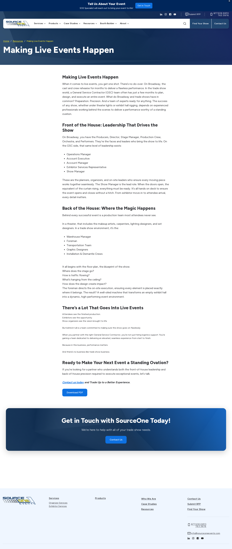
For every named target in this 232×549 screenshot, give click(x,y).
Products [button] (53, 23)
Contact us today (73, 382)
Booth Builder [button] (107, 23)
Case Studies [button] (71, 23)
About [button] (123, 23)
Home (6, 41)
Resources (18, 41)
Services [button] (38, 23)
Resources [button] (89, 23)
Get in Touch (143, 6)
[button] (185, 23)
